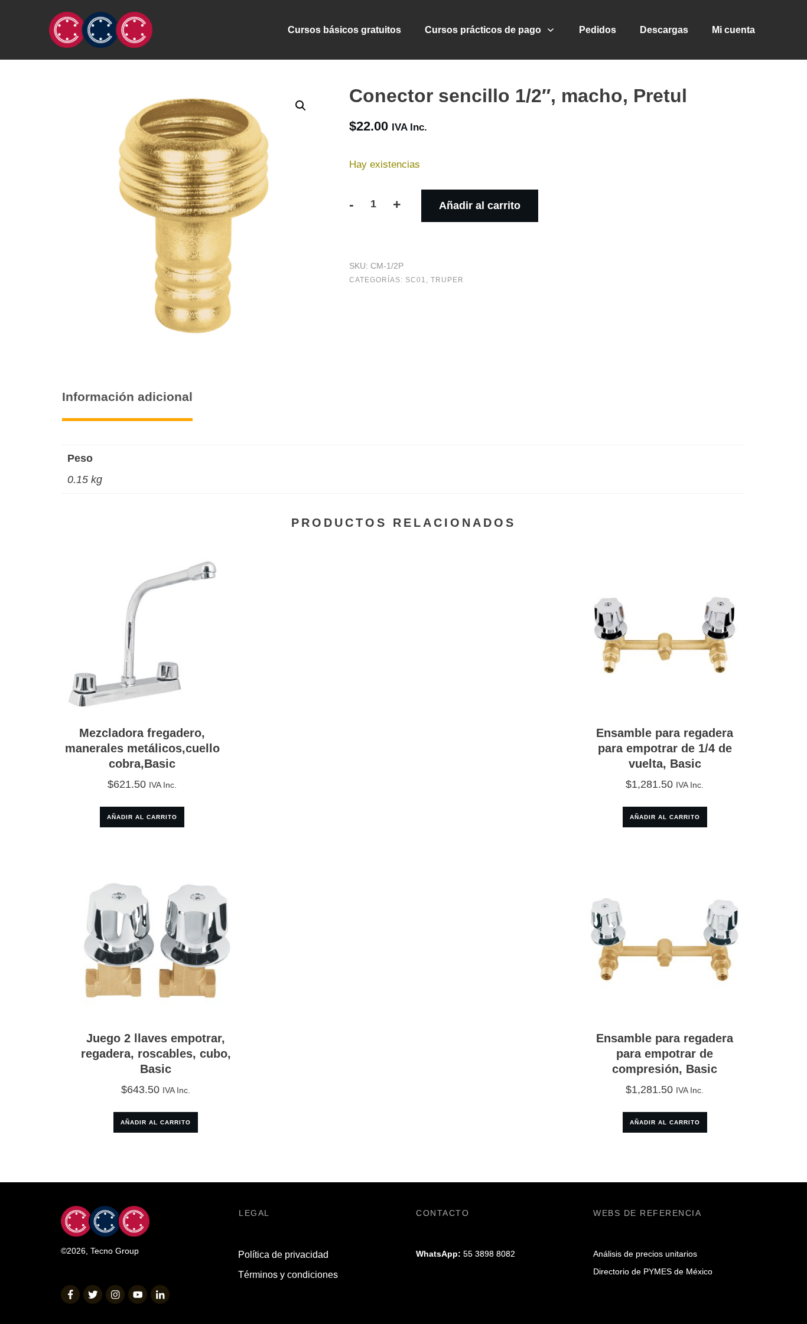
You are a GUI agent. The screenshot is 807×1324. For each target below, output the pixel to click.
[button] (300, 105)
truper (447, 280)
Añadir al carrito (479, 205)
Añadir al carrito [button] (142, 817)
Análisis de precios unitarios (645, 1253)
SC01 (415, 280)
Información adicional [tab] (127, 396)
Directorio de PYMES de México (652, 1271)
